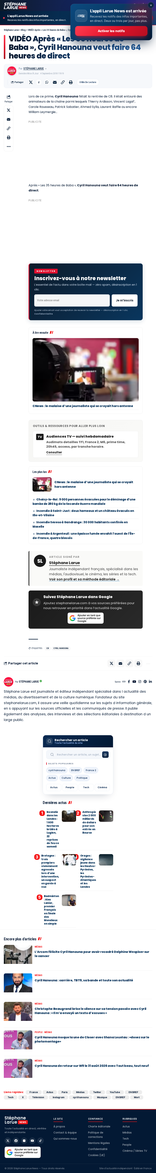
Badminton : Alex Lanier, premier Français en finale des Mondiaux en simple (51, 910)
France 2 (91, 770)
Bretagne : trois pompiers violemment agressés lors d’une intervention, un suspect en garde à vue (50, 871)
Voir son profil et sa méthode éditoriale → (84, 579)
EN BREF (75, 770)
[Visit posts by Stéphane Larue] (11, 70)
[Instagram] (140, 682)
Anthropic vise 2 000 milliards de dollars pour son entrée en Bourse (89, 822)
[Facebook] (128, 682)
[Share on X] (31, 82)
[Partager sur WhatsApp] (47, 82)
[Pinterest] (145, 682)
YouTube (115, 1092)
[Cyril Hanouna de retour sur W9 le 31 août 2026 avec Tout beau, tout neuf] (18, 1070)
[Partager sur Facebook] (39, 82)
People (70, 787)
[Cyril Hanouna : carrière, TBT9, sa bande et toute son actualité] (18, 984)
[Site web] (124, 682)
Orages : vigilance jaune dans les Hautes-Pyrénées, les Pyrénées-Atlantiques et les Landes (88, 871)
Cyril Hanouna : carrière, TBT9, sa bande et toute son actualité (84, 980)
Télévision (38, 1097)
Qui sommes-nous (65, 1139)
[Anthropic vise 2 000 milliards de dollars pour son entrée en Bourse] (106, 816)
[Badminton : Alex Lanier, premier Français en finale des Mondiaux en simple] (69, 900)
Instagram (58, 1097)
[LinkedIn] (150, 682)
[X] (8, 1140)
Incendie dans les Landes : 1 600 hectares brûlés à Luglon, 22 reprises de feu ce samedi (53, 829)
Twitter (97, 1092)
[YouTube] (134, 682)
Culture (66, 777)
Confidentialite (43, 313)
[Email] (55, 82)
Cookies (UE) (96, 1155)
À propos (59, 1126)
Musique (102, 1097)
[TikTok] (40, 1140)
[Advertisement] (86, 151)
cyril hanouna (60, 648)
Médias (38, 946)
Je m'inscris (124, 300)
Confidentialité (97, 1149)
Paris (65, 1092)
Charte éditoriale (99, 1126)
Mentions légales (99, 1143)
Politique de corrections (95, 1135)
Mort (136, 1097)
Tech (86, 787)
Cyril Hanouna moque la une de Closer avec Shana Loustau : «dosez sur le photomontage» (92, 1039)
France (33, 1092)
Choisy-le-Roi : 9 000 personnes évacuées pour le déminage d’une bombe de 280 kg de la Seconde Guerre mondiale (84, 501)
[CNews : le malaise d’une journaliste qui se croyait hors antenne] (86, 370)
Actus (52, 777)
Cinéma (102, 787)
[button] (63, 82)
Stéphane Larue (33, 68)
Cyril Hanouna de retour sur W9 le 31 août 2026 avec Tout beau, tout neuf (92, 1066)
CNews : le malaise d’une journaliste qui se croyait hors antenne (83, 406)
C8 (47, 648)
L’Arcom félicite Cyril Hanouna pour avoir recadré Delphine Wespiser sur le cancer (92, 954)
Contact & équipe (65, 1132)
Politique (82, 777)
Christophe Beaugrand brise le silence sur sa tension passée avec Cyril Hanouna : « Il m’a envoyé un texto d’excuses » (90, 1011)
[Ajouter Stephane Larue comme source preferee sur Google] (86, 618)
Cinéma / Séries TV (135, 1151)
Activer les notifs (111, 31)
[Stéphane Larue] (15, 5)
